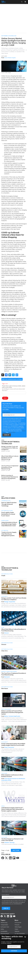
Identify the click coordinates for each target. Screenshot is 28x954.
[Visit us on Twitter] (6, 857)
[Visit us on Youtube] (17, 857)
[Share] (6, 374)
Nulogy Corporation (9, 601)
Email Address (6, 412)
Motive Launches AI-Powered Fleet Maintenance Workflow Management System (9, 477)
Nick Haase (4, 688)
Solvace (6, 633)
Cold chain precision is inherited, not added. (12, 844)
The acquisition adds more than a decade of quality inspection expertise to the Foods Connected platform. (12, 750)
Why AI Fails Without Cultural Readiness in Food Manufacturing (9, 457)
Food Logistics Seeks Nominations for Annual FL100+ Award (8, 514)
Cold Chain (4, 773)
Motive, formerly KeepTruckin (12, 716)
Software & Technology (8, 35)
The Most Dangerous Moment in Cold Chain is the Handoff (12, 839)
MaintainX (7, 677)
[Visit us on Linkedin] (10, 857)
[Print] (2, 374)
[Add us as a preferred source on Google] (16, 374)
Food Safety (4, 596)
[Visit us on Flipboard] (14, 857)
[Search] (21, 1)
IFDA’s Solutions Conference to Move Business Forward (12, 775)
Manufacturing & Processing (9, 671)
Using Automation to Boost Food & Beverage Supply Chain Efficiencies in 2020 (9, 524)
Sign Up (6, 435)
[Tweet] (13, 374)
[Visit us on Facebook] (2, 857)
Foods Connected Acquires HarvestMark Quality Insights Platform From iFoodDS (13, 744)
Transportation (5, 500)
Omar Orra (4, 651)
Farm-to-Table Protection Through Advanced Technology (8, 504)
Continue (14, 950)
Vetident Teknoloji (9, 842)
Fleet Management (6, 709)
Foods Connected (9, 747)
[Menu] (25, 1)
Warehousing (5, 520)
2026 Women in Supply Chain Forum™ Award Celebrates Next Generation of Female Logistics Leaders (12, 809)
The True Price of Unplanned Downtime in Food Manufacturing (9, 467)
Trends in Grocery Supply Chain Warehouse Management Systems (8, 534)
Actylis (3, 575)
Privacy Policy (12, 432)
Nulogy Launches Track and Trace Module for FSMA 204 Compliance (9, 448)
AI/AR (2, 627)
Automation (4, 530)
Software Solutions (7, 510)
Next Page (16, 850)
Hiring (3, 806)
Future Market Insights (10, 57)
